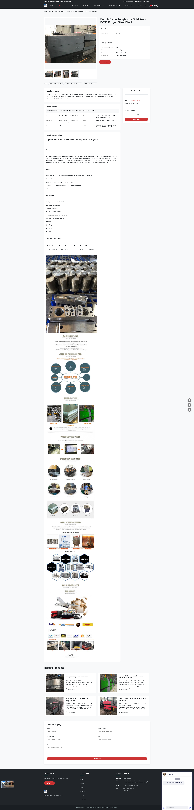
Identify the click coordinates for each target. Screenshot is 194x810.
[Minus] (190, 774)
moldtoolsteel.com (127, 778)
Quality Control (114, 5)
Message (49, 744)
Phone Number (50, 736)
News (140, 5)
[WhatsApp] (189, 410)
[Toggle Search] (146, 5)
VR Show (75, 5)
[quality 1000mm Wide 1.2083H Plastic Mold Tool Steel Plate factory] (108, 706)
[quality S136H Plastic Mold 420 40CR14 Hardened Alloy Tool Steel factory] (55, 706)
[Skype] (189, 405)
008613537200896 (135, 100)
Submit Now (97, 758)
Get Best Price (71, 689)
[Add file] (164, 807)
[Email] (189, 400)
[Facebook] (135, 115)
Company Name (102, 728)
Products (62, 5)
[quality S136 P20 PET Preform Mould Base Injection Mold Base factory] (55, 683)
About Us (86, 5)
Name (49, 728)
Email (99, 736)
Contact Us (129, 5)
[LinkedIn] (138, 115)
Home (52, 5)
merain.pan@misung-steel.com (143, 1)
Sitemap (82, 795)
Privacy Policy (83, 799)
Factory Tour (99, 5)
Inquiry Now (136, 119)
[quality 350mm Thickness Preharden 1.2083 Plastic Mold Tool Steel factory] (108, 683)
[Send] (190, 807)
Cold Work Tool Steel (60, 11)
